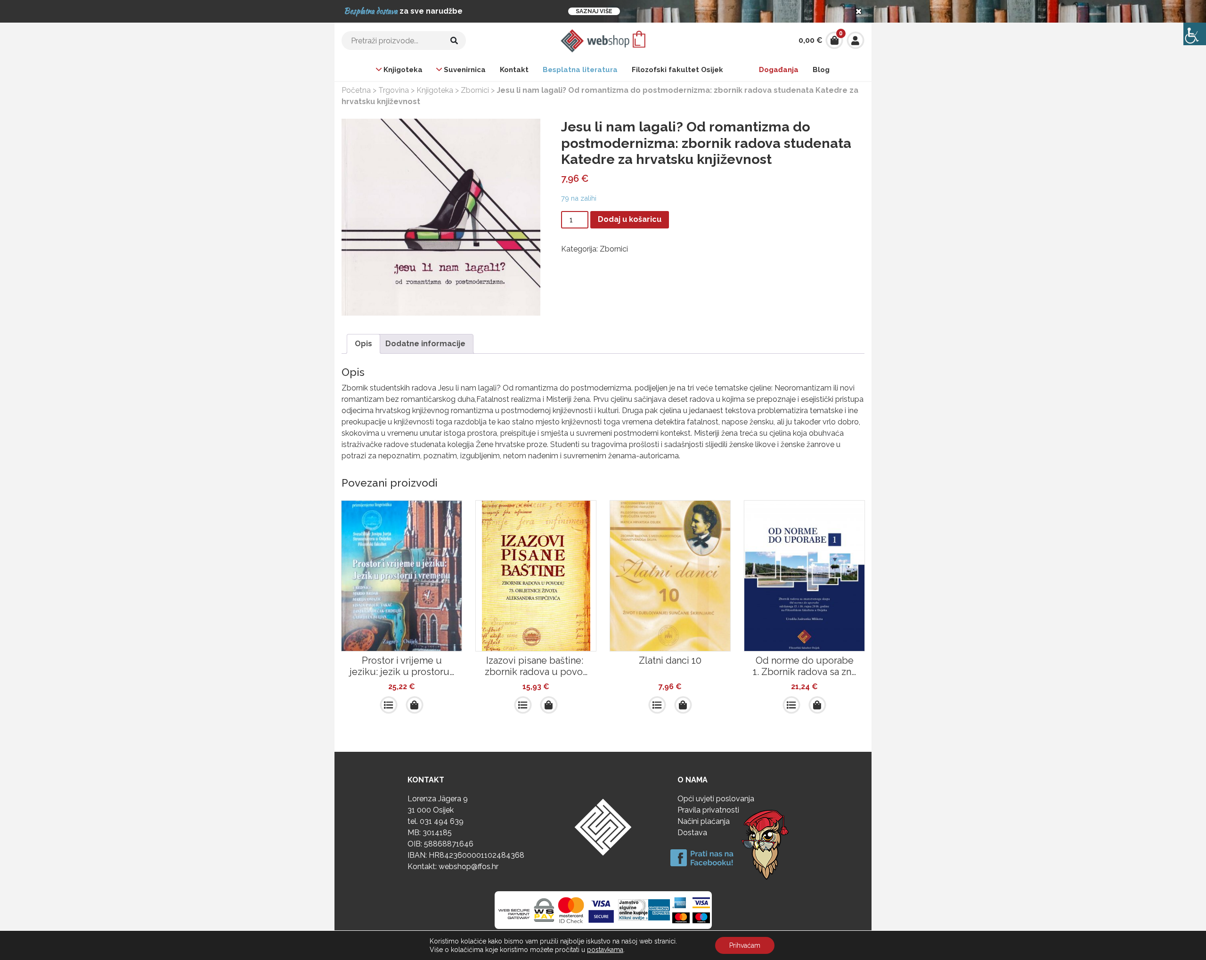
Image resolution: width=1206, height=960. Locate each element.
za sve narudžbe (403, 11)
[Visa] (701, 902)
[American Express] (644, 910)
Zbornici (475, 90)
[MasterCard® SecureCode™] (571, 910)
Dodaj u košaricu (629, 219)
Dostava (692, 832)
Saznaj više (594, 11)
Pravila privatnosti (708, 809)
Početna (356, 90)
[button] (415, 705)
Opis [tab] (363, 343)
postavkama (605, 949)
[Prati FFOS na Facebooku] (737, 843)
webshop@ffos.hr (468, 866)
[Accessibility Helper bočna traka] (1194, 34)
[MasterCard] (681, 917)
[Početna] (603, 39)
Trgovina (393, 90)
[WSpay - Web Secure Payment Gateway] (526, 910)
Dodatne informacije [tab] (425, 343)
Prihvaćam (744, 945)
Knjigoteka (434, 90)
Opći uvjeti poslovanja (715, 798)
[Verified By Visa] (601, 910)
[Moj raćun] (855, 39)
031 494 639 (442, 821)
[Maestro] (701, 917)
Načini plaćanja (703, 821)
